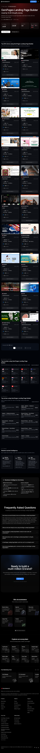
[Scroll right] (38, 670)
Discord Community (30, 703)
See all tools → (3, 739)
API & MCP (16, 703)
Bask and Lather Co (17, 723)
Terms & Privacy (30, 710)
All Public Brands (17, 718)
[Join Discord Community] (34, 747)
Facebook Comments (5, 725)
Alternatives (16, 706)
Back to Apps (4, 6)
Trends (2, 708)
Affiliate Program (17, 708)
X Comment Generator (5, 727)
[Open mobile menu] (38, 2)
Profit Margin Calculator (5, 718)
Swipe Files (3, 706)
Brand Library (3, 701)
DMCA (28, 712)
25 (25, 347)
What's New (29, 706)
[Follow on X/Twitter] (38, 747)
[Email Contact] (36, 747)
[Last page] (30, 348)
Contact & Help (30, 701)
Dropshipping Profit (4, 737)
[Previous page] (12, 348)
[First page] (10, 348)
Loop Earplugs (16, 721)
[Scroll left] (36, 670)
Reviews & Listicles (30, 708)
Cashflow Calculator (4, 723)
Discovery (3, 703)
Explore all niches (35, 401)
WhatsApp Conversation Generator (5, 730)
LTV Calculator (3, 721)
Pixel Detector (3, 734)
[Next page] (28, 348)
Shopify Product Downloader (6, 732)
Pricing (15, 701)
